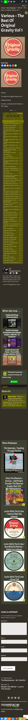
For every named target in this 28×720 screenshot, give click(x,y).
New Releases (11, 8)
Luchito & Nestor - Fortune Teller (9, 258)
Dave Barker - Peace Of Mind (9, 219)
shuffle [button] (14, 119)
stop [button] (14, 116)
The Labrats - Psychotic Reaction (9, 127)
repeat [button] (12, 119)
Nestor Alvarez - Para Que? (8, 260)
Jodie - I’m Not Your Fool (8, 173)
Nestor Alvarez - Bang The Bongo (10, 230)
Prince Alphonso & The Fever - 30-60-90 (11, 191)
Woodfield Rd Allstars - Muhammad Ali (11, 202)
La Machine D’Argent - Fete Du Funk (10, 253)
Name (3, 638)
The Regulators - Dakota (8, 204)
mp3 (21, 120)
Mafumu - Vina (6, 255)
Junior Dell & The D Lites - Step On (10, 212)
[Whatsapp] (15, 65)
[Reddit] (7, 65)
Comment (4, 621)
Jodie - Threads (6, 171)
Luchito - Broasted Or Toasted (9, 233)
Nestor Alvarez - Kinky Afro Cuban (10, 239)
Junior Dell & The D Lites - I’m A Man (10, 215)
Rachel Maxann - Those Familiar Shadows (11, 170)
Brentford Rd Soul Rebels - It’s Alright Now (11, 180)
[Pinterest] (13, 65)
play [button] (11, 116)
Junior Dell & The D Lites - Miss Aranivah (11, 196)
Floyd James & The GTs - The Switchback (11, 123)
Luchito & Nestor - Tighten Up (9, 249)
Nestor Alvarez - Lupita (8, 232)
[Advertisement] (13, 297)
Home (3, 8)
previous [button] (8, 116)
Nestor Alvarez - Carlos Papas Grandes (11, 242)
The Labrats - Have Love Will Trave (10, 125)
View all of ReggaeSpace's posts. (11, 284)
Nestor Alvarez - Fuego (8, 248)
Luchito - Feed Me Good (8, 244)
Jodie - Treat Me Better (8, 156)
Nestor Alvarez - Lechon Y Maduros (10, 246)
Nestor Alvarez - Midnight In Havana (10, 237)
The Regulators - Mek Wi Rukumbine (10, 178)
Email (3, 646)
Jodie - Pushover (7, 154)
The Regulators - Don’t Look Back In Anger (11, 223)
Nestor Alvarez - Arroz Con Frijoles (10, 251)
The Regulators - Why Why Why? (10, 181)
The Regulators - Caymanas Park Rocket (11, 192)
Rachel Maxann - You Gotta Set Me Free (11, 168)
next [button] (18, 116)
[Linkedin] (10, 65)
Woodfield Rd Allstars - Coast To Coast (11, 183)
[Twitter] (5, 65)
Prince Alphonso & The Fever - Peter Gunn (11, 194)
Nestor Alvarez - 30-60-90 (8, 235)
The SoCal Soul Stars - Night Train (10, 152)
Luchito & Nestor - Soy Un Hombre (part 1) (11, 262)
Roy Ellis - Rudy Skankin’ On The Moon (11, 213)
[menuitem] (2, 1)
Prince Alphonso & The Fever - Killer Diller (11, 198)
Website (3, 655)
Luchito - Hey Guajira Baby (8, 228)
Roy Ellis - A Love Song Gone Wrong (10, 217)
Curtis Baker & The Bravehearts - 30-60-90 (11, 147)
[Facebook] (2, 65)
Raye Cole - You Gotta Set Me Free (10, 166)
